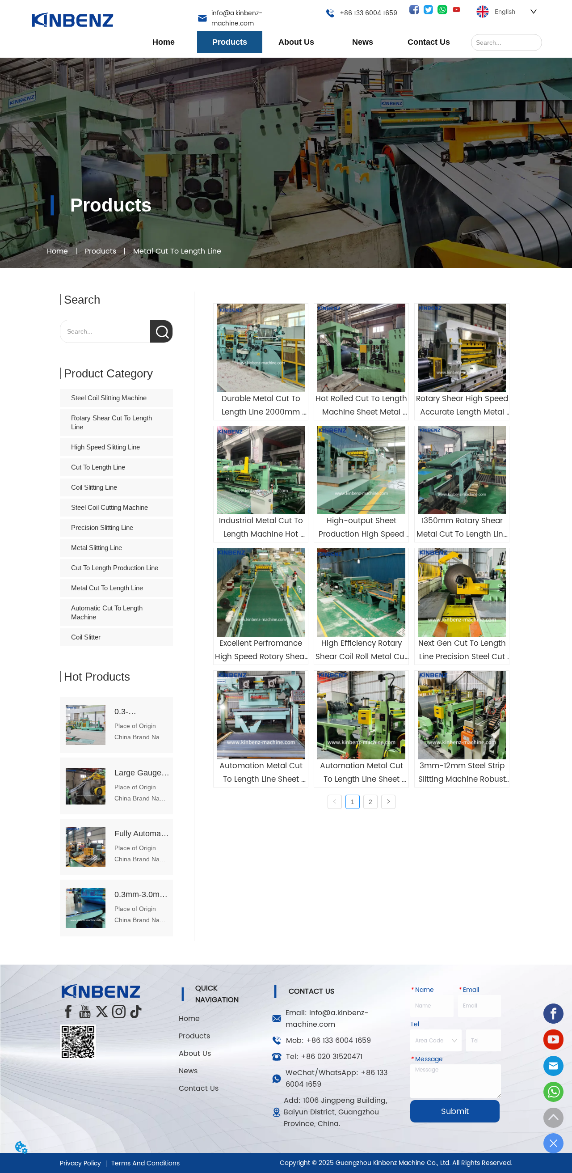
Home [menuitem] (163, 42)
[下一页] (388, 802)
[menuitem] (229, 42)
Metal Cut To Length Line (177, 251)
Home (57, 251)
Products (100, 251)
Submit (455, 1111)
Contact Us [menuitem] (429, 42)
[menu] (296, 42)
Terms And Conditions (145, 1163)
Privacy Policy (80, 1163)
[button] (229, 42)
